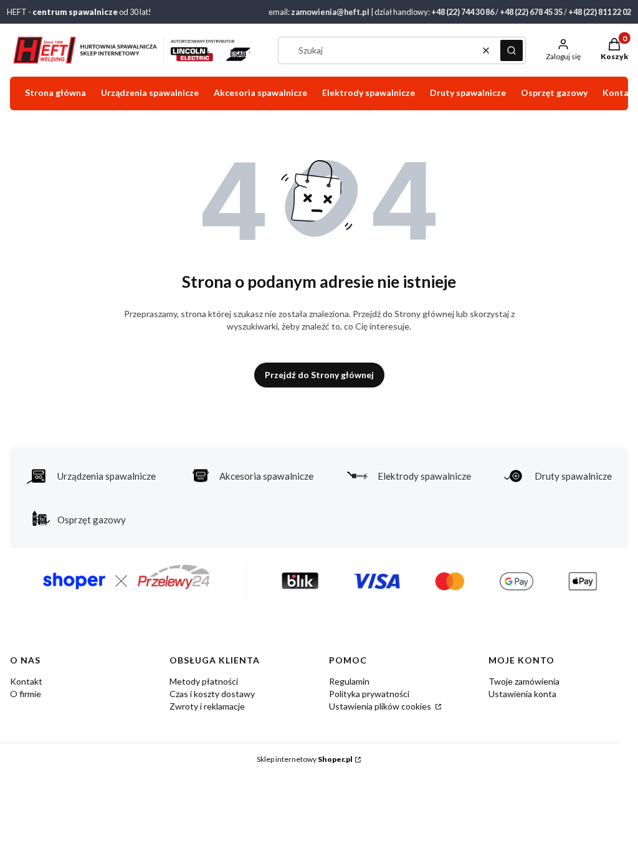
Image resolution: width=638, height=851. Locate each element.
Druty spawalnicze (573, 476)
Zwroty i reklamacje (207, 706)
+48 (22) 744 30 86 (462, 12)
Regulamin (349, 681)
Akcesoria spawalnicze (266, 476)
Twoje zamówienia (523, 681)
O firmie (25, 693)
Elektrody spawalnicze (424, 476)
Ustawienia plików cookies (381, 706)
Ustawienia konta (522, 693)
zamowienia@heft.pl (330, 12)
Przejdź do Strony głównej (319, 374)
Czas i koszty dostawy (212, 693)
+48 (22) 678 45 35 (531, 12)
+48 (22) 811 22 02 (599, 12)
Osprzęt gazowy (91, 519)
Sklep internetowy (305, 759)
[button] (511, 50)
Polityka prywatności (369, 693)
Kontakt (26, 681)
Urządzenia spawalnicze (106, 476)
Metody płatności (203, 681)
